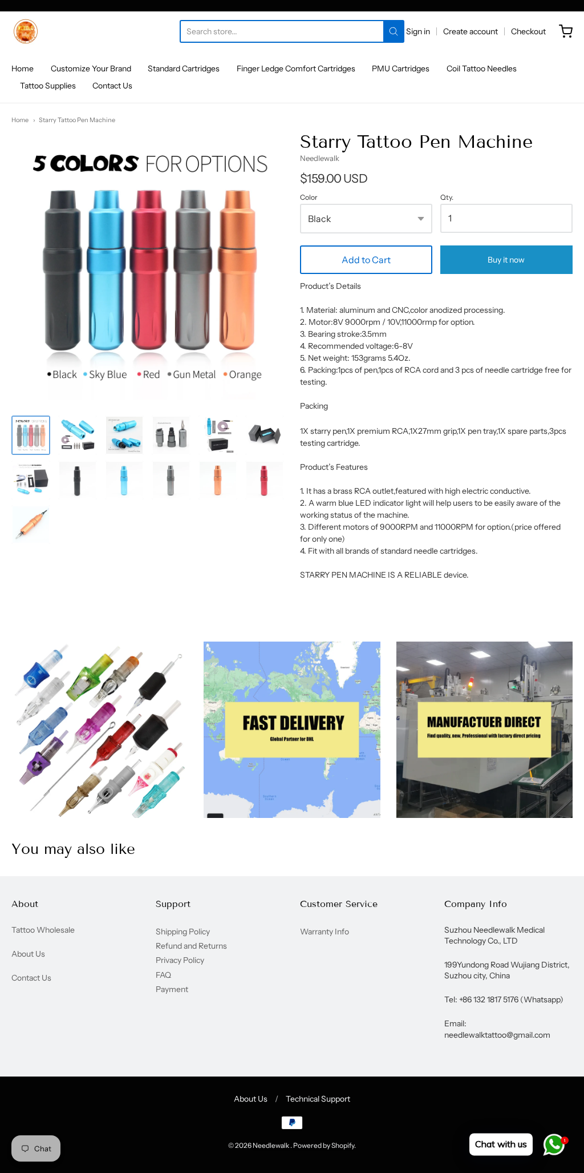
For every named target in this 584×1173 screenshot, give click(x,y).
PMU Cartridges (400, 68)
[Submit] (393, 31)
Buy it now (506, 260)
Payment (172, 989)
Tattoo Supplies (48, 85)
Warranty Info (324, 931)
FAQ (163, 975)
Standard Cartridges (184, 68)
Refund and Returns (191, 946)
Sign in (418, 31)
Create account (470, 31)
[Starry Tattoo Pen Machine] (30, 435)
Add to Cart (366, 259)
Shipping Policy (183, 931)
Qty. (446, 197)
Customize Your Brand (91, 68)
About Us (28, 954)
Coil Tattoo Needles (482, 68)
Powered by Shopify (323, 1145)
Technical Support (318, 1099)
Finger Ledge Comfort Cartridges (296, 68)
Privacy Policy (180, 960)
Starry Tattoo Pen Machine (77, 120)
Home (22, 68)
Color (309, 197)
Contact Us (112, 85)
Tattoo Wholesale (43, 930)
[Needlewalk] (25, 31)
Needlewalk (319, 158)
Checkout (528, 31)
